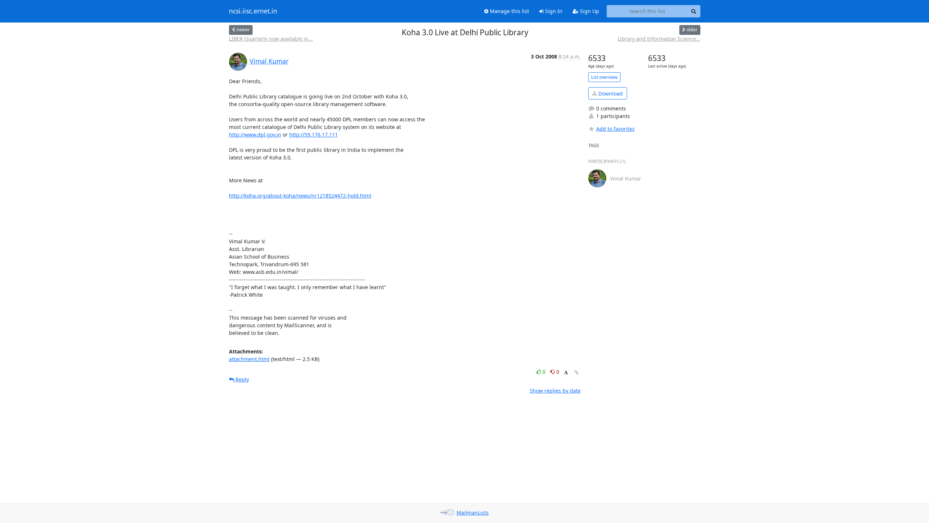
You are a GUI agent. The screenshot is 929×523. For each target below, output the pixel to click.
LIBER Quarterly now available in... (271, 38)
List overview (604, 77)
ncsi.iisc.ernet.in (253, 11)
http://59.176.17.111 (313, 134)
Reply (241, 379)
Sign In (553, 11)
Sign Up (588, 11)
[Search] (693, 11)
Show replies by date (555, 390)
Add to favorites (615, 128)
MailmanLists (473, 512)
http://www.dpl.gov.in (255, 134)
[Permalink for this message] (577, 372)
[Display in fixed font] (566, 373)
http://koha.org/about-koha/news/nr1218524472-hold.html (300, 195)
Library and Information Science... (659, 38)
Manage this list (508, 11)
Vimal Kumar (269, 61)
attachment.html (249, 359)
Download (610, 93)
